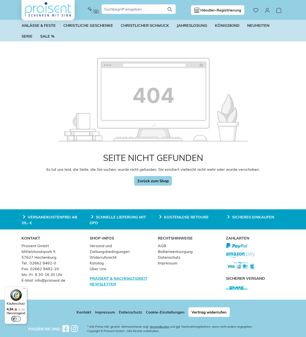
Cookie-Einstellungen (165, 312)
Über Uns (98, 268)
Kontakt (83, 312)
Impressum (167, 263)
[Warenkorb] (278, 10)
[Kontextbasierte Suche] (93, 10)
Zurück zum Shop (153, 180)
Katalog (97, 263)
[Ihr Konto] (267, 10)
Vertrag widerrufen (209, 312)
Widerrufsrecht (103, 257)
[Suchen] (170, 9)
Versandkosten (159, 326)
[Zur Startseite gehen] (48, 9)
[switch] (16, 319)
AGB (162, 245)
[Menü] (24, 289)
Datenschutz (169, 257)
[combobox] (133, 9)
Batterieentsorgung (175, 251)
